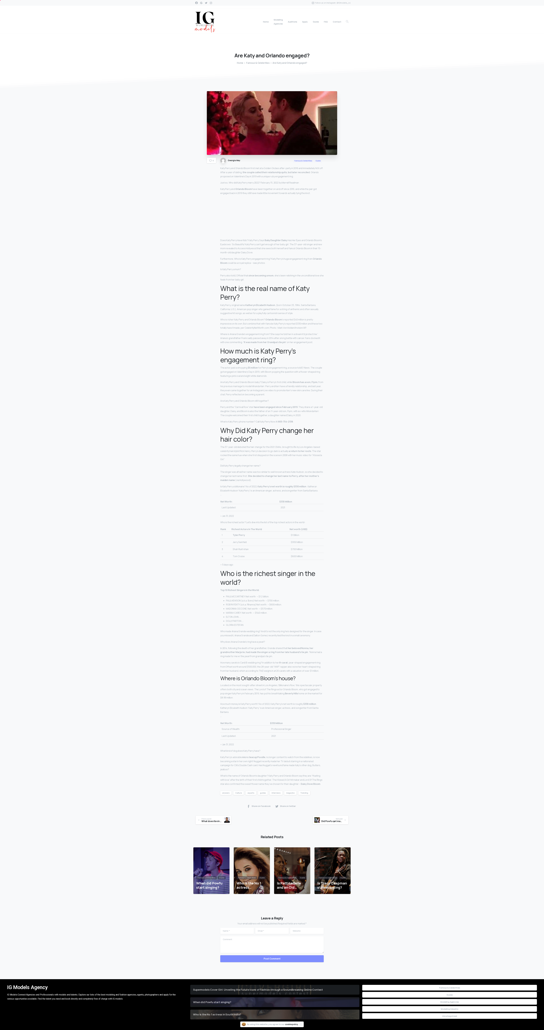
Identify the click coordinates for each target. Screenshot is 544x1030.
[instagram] (211, 3)
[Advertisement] (272, 217)
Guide (449, 994)
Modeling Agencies (449, 1002)
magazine (290, 793)
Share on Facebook (261, 806)
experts (250, 793)
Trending (304, 793)
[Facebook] (196, 3)
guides (263, 793)
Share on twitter (288, 806)
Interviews (276, 793)
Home (240, 62)
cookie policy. (291, 1024)
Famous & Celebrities (258, 62)
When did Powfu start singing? (209, 885)
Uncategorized (449, 1016)
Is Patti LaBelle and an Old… (289, 885)
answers (226, 793)
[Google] (201, 3)
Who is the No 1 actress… (249, 885)
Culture (238, 793)
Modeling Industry (449, 1009)
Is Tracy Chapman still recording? (332, 885)
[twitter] (206, 3)
